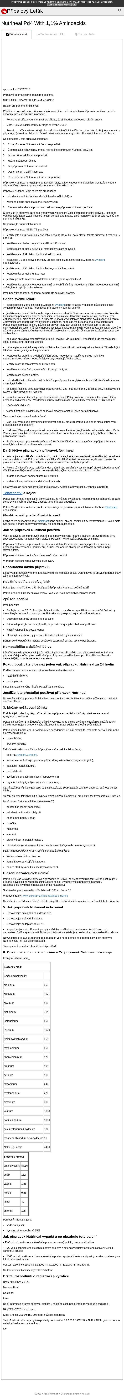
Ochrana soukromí (70, 1393)
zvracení (100, 259)
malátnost (43, 521)
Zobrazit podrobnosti (59, 4)
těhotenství (111, 507)
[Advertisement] (62, 62)
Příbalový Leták (25, 11)
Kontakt (85, 1393)
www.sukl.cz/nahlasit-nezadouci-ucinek (45, 895)
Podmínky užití (50, 1393)
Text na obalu (86, 34)
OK (74, 4)
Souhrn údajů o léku (52, 34)
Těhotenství (12, 493)
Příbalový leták (18, 34)
